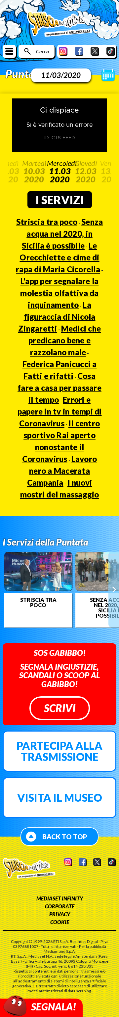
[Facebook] (79, 51)
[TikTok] (110, 51)
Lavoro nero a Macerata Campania (62, 470)
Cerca (42, 51)
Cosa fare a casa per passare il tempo (59, 387)
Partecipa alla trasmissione (59, 751)
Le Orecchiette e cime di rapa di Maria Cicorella (58, 257)
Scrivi (59, 708)
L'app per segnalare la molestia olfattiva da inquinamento (59, 292)
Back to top (64, 837)
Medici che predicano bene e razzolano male (64, 340)
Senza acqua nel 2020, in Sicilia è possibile (62, 233)
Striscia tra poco (46, 222)
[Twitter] (95, 51)
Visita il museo (59, 797)
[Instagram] (63, 51)
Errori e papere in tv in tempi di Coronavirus (60, 411)
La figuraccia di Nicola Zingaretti (57, 316)
